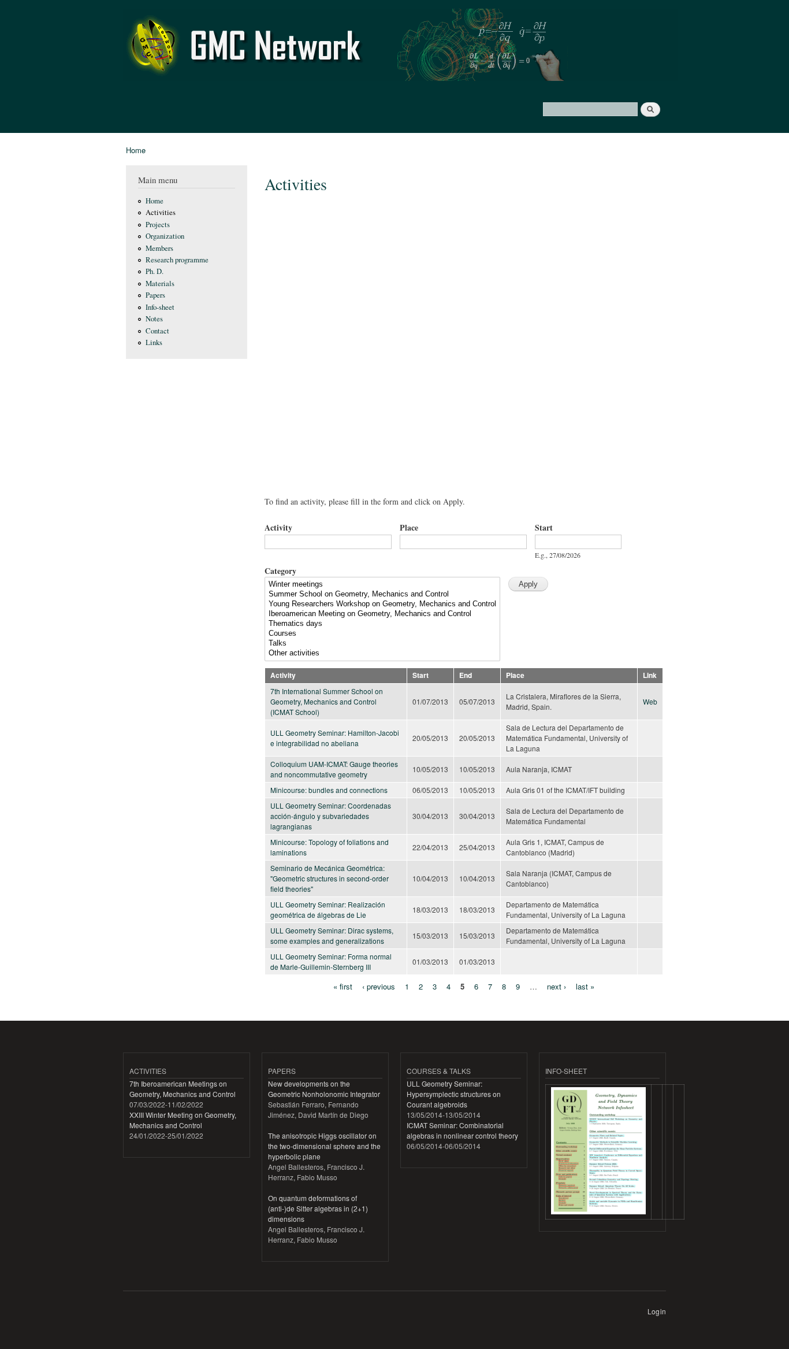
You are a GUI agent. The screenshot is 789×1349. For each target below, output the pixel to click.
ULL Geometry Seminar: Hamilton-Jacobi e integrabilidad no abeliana (334, 738)
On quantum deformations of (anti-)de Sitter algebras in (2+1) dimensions (318, 1208)
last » (585, 986)
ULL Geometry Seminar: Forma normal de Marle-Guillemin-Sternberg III (331, 961)
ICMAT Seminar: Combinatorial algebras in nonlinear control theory (462, 1130)
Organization (165, 236)
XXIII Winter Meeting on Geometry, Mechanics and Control (182, 1120)
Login (656, 1311)
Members (159, 248)
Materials (160, 283)
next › (556, 986)
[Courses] (382, 634)
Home (136, 149)
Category (280, 571)
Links (154, 342)
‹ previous (378, 986)
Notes (154, 319)
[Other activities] (382, 653)
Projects (158, 224)
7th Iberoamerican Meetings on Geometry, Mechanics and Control (182, 1089)
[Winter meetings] (382, 585)
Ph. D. (154, 271)
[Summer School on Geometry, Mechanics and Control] (382, 594)
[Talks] (382, 643)
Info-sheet (160, 307)
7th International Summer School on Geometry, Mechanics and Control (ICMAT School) (326, 701)
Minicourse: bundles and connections (329, 790)
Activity (278, 527)
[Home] (402, 46)
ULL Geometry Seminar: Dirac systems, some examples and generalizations (331, 935)
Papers (155, 295)
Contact (157, 331)
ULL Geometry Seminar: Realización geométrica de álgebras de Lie (327, 909)
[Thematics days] (382, 624)
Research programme (177, 260)
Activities (161, 212)
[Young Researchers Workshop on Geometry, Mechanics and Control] (382, 604)
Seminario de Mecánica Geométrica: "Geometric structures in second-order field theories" (329, 878)
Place (409, 527)
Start (544, 527)
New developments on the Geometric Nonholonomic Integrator (324, 1089)
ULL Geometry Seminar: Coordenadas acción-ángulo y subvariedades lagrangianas (330, 815)
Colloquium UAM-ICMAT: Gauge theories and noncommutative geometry (334, 769)
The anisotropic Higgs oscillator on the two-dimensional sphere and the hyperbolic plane (324, 1146)
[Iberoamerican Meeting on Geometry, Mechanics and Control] (382, 614)
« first (342, 986)
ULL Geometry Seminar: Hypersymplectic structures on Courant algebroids (454, 1094)
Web (650, 701)
